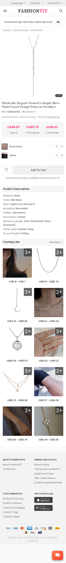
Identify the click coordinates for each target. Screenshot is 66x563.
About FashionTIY (12, 464)
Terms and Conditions (47, 469)
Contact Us (53, 117)
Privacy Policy (41, 464)
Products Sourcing (13, 498)
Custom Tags (10, 512)
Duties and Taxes (44, 473)
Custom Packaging (14, 507)
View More (54, 242)
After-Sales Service (44, 478)
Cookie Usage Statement (48, 482)
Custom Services (12, 503)
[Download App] (58, 22)
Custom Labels (11, 516)
